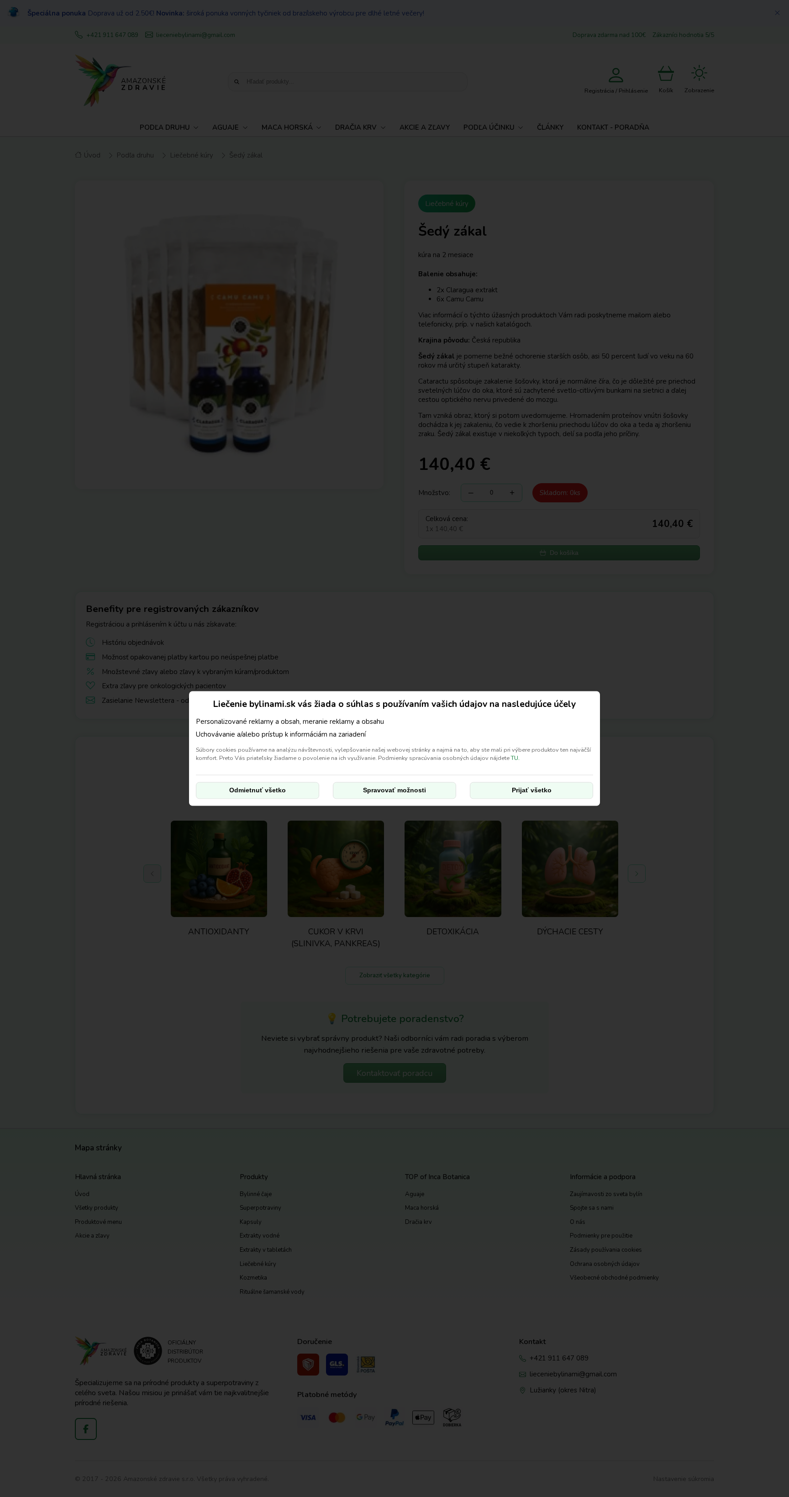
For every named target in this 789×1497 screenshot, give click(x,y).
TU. (515, 758)
